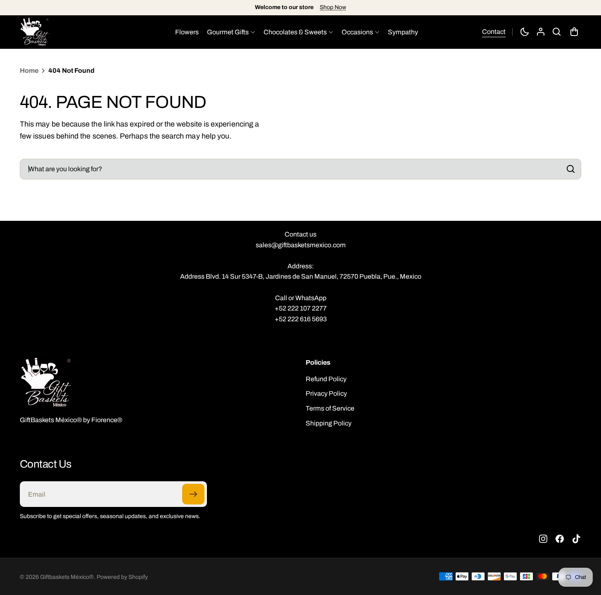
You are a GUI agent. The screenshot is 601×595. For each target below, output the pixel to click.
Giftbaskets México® (67, 577)
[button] (556, 31)
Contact (494, 31)
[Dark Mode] (524, 31)
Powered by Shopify (122, 577)
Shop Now (333, 7)
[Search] (569, 169)
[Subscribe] (193, 494)
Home (29, 70)
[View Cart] (575, 31)
